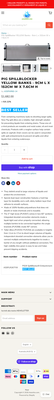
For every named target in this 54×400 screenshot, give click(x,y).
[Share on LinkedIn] (13, 183)
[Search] (49, 25)
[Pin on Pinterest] (18, 183)
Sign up (40, 318)
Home (4, 33)
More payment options (27, 173)
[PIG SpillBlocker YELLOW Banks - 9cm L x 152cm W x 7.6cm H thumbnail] (11, 68)
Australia (26, 351)
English (26, 344)
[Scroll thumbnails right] (50, 68)
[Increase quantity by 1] (24, 149)
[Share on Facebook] (3, 183)
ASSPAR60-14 (10, 91)
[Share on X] (8, 183)
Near (27, 390)
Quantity (4, 144)
